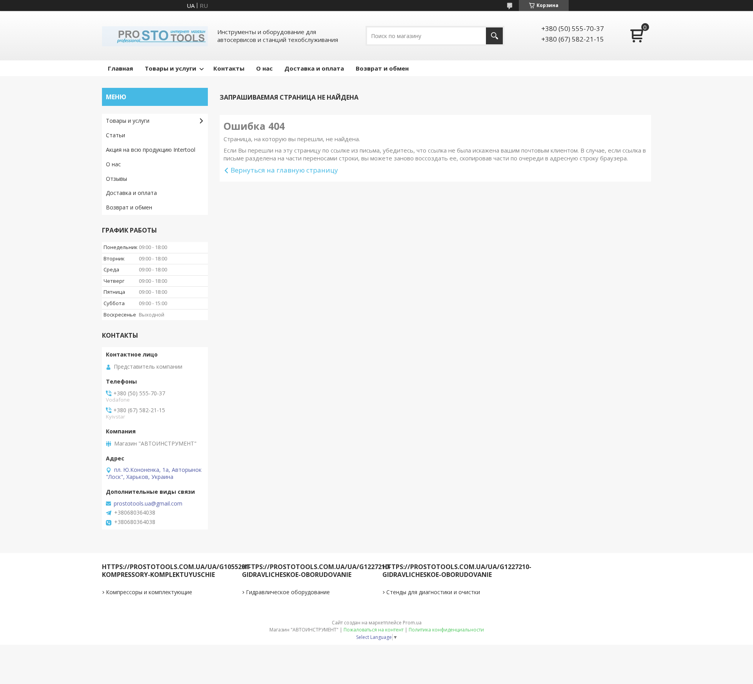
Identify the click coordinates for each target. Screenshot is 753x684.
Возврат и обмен (382, 68)
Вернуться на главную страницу (284, 170)
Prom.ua (412, 622)
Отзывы (116, 178)
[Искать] (494, 35)
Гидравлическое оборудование (288, 592)
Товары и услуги (170, 68)
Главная (120, 68)
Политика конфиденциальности (446, 629)
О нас (264, 68)
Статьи (115, 135)
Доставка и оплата (314, 68)
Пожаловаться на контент (374, 629)
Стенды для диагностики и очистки (433, 592)
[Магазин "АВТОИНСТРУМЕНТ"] (155, 36)
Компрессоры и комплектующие (149, 592)
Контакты (228, 68)
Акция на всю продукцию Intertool (150, 149)
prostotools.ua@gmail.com (148, 503)
